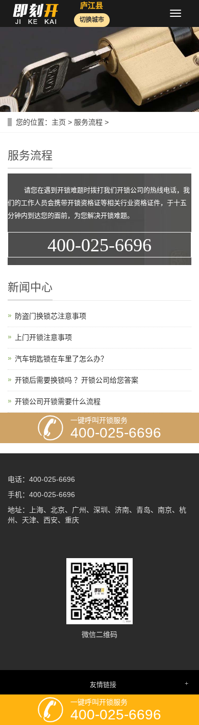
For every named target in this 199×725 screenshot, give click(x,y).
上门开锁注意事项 (43, 337)
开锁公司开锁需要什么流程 (58, 401)
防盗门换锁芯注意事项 (50, 316)
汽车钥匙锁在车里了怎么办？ (61, 359)
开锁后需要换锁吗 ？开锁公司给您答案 (76, 380)
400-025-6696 (99, 245)
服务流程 (88, 122)
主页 (59, 122)
